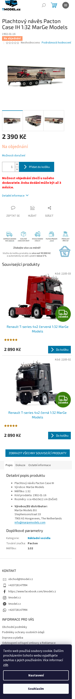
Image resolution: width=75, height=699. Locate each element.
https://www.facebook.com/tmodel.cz (32, 591)
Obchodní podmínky (14, 627)
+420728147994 (17, 585)
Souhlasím (36, 688)
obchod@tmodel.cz (20, 579)
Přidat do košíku (39, 167)
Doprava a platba (12, 638)
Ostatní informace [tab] (39, 465)
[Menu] (65, 5)
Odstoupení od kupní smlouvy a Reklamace (29, 643)
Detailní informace (13, 196)
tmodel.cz (14, 597)
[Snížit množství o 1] (17, 169)
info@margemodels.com (30, 522)
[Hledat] (44, 5)
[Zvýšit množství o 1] (17, 164)
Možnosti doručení (13, 156)
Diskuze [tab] (20, 465)
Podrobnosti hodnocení (56, 43)
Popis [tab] (9, 465)
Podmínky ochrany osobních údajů (23, 632)
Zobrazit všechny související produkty (37, 453)
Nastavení (36, 675)
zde (5, 664)
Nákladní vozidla (39, 538)
